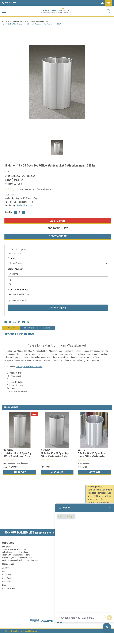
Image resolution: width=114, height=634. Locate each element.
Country (12, 258)
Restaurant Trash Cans (19, 21)
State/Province (15, 269)
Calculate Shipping (57, 307)
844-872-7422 (10, 3)
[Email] (10, 322)
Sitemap (33, 631)
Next (110, 407)
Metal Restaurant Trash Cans (42, 21)
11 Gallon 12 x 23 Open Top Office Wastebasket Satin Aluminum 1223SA (17, 456)
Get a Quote (7, 578)
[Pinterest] (28, 322)
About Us (6, 568)
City (10, 279)
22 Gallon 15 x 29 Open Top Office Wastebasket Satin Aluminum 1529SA (55, 456)
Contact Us (6, 582)
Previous (106, 407)
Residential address (20, 300)
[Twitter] (19, 322)
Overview (11, 328)
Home (4, 21)
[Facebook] (5, 322)
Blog (4, 585)
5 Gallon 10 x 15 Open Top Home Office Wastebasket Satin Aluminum (92, 456)
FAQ (3, 571)
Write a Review (44, 189)
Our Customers (8, 588)
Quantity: (8, 212)
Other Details (29, 328)
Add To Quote (58, 236)
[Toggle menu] (4, 11)
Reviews (46, 328)
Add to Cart (20, 472)
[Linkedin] (23, 322)
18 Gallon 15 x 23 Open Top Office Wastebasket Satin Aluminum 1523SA (33, 24)
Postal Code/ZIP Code (19, 290)
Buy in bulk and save (25, 205)
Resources (6, 575)
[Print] (14, 322)
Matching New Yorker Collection (29, 366)
